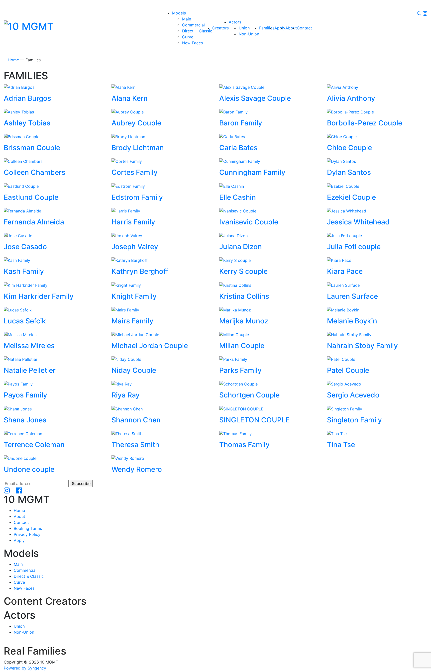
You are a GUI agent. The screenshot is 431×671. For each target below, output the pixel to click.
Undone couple (29, 469)
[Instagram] (425, 13)
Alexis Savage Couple (255, 98)
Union (19, 626)
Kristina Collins (244, 296)
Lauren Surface (352, 296)
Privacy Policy (27, 534)
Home (13, 59)
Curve (19, 582)
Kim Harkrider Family (39, 296)
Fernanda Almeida (34, 222)
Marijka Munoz (243, 321)
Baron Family (240, 123)
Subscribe (81, 483)
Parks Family (240, 370)
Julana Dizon (240, 246)
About (19, 516)
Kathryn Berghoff (139, 271)
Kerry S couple (243, 271)
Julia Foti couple (354, 246)
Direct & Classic (29, 576)
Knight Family (134, 296)
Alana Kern (129, 98)
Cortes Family (134, 172)
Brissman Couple (32, 147)
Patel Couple (348, 370)
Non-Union (24, 632)
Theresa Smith (135, 444)
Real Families (35, 651)
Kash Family (24, 271)
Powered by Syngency (25, 668)
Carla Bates (238, 147)
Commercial (25, 570)
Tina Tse (341, 444)
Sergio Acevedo (353, 395)
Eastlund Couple (31, 197)
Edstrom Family (137, 197)
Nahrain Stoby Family (362, 345)
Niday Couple (133, 370)
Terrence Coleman (34, 444)
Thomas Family (244, 444)
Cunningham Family (252, 172)
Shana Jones (25, 420)
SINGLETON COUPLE (254, 420)
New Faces (24, 588)
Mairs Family (132, 321)
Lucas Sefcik (25, 321)
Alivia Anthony (351, 98)
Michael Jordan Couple (149, 345)
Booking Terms (28, 528)
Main (18, 564)
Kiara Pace (345, 271)
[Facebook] (19, 490)
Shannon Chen (136, 420)
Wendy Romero (136, 469)
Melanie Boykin (352, 321)
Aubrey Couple (136, 123)
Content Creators (45, 601)
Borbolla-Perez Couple (364, 123)
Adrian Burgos (27, 98)
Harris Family (133, 222)
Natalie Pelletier (30, 370)
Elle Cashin (237, 197)
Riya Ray (125, 395)
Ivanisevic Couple (248, 222)
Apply (19, 540)
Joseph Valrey (134, 246)
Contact (21, 522)
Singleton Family (354, 420)
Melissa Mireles (29, 345)
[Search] (419, 13)
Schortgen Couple (249, 395)
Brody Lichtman (137, 147)
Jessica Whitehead (358, 222)
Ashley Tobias (27, 123)
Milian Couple (241, 345)
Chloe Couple (349, 147)
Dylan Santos (349, 172)
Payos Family (25, 395)
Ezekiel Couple (351, 197)
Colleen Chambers (34, 172)
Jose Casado (25, 246)
